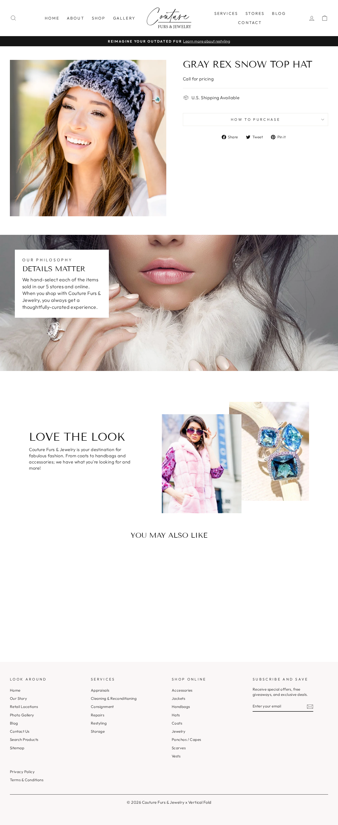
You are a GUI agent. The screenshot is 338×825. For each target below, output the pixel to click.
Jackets (178, 698)
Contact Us (19, 731)
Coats (177, 723)
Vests (176, 756)
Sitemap (17, 748)
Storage (98, 731)
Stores (255, 13)
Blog (279, 13)
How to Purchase (255, 119)
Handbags (181, 706)
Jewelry (178, 731)
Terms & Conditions (26, 779)
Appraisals (100, 690)
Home (52, 18)
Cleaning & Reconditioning (114, 698)
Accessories (182, 690)
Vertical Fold (199, 802)
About (75, 18)
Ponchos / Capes (186, 739)
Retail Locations (24, 706)
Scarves (179, 748)
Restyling (99, 723)
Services (226, 13)
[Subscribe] (310, 706)
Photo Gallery (22, 715)
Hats (176, 715)
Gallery (124, 18)
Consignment (102, 706)
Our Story (18, 698)
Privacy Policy (22, 771)
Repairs (97, 715)
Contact (250, 22)
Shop (99, 18)
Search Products (24, 739)
